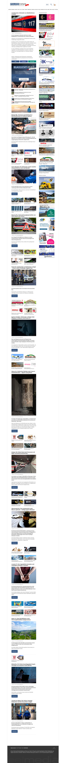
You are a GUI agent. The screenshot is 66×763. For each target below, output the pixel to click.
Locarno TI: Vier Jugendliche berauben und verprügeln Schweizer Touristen (22, 565)
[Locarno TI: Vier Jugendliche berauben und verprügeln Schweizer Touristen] (23, 575)
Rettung (45, 9)
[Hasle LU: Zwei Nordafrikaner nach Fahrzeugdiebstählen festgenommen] (23, 630)
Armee (48, 9)
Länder (23, 9)
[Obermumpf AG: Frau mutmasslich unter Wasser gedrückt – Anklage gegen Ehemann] (23, 519)
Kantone (15, 9)
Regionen (12, 9)
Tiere (50, 9)
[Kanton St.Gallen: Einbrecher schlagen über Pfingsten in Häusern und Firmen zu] (23, 328)
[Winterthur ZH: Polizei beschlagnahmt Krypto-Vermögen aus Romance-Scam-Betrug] (23, 675)
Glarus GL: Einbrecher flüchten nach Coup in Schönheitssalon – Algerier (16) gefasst (23, 372)
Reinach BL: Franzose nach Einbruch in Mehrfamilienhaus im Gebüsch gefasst (21, 115)
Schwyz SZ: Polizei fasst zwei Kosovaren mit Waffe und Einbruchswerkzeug (23, 453)
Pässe (37, 9)
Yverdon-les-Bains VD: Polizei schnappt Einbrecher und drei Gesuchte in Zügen (21, 701)
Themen (26, 9)
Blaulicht (53, 9)
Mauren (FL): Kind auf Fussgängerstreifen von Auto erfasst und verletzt (23, 215)
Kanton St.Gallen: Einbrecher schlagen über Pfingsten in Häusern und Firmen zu (22, 317)
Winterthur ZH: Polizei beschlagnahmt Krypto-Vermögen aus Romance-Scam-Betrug (23, 665)
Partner (56, 9)
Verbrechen (29, 9)
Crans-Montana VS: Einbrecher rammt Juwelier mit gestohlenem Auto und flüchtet (23, 167)
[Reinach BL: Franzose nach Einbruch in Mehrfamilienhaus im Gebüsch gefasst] (23, 126)
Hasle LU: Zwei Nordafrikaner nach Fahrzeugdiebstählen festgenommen (21, 619)
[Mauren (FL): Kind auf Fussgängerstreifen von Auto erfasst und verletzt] (23, 226)
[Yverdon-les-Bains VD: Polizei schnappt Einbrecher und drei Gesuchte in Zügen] (23, 711)
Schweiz (9, 9)
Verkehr (33, 9)
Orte (21, 9)
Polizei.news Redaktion (18, 33)
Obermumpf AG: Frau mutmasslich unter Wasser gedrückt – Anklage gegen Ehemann (23, 509)
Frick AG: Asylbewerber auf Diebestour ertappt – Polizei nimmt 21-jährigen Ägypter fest (23, 267)
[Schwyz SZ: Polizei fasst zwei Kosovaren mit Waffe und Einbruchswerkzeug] (23, 464)
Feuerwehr (42, 9)
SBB (35, 9)
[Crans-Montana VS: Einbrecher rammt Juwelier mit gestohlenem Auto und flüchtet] (23, 176)
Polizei (39, 9)
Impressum (13, 747)
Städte (19, 9)
